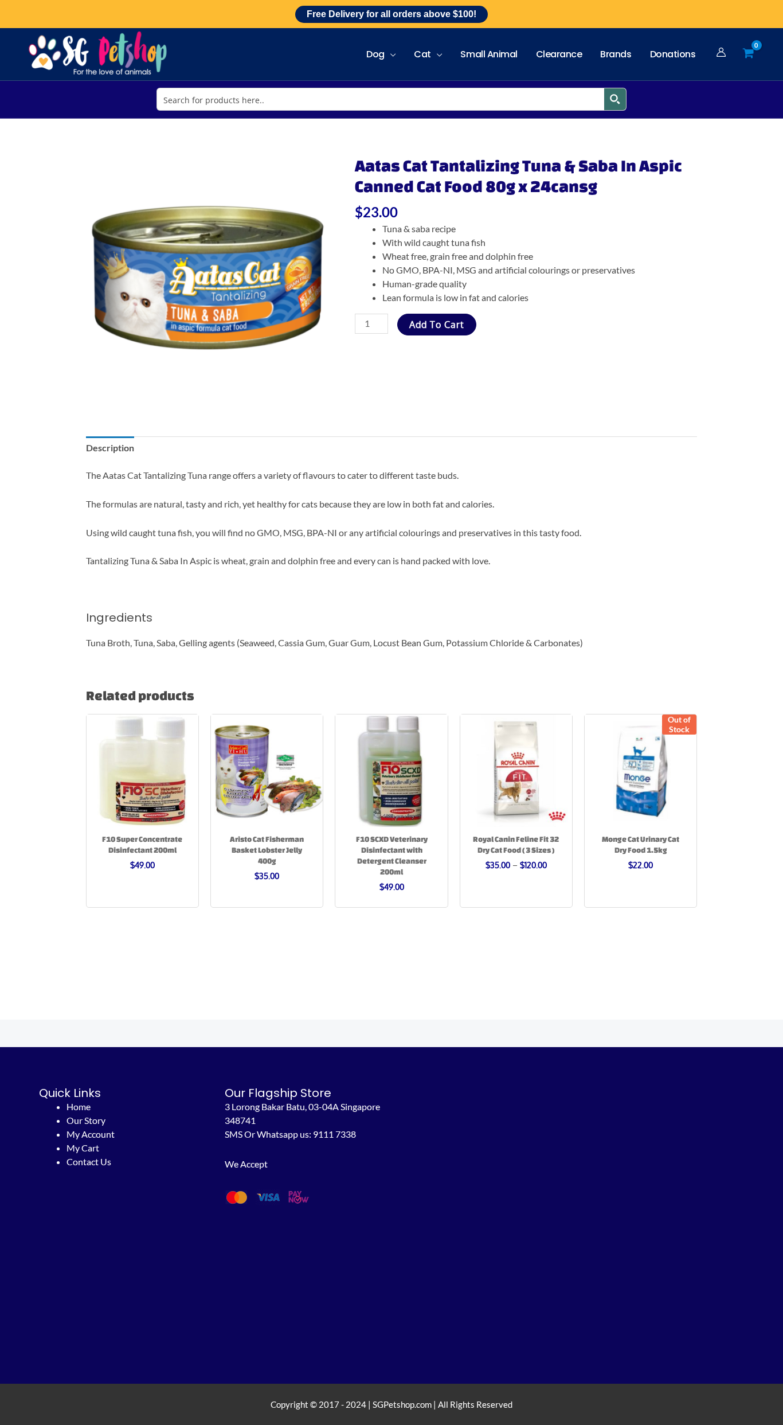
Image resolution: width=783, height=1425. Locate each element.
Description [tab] (110, 447)
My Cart (82, 1147)
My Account (90, 1134)
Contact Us (88, 1161)
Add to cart (436, 324)
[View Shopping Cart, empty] (748, 54)
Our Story (85, 1120)
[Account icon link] (721, 52)
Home (78, 1106)
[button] (390, 54)
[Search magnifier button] (615, 99)
